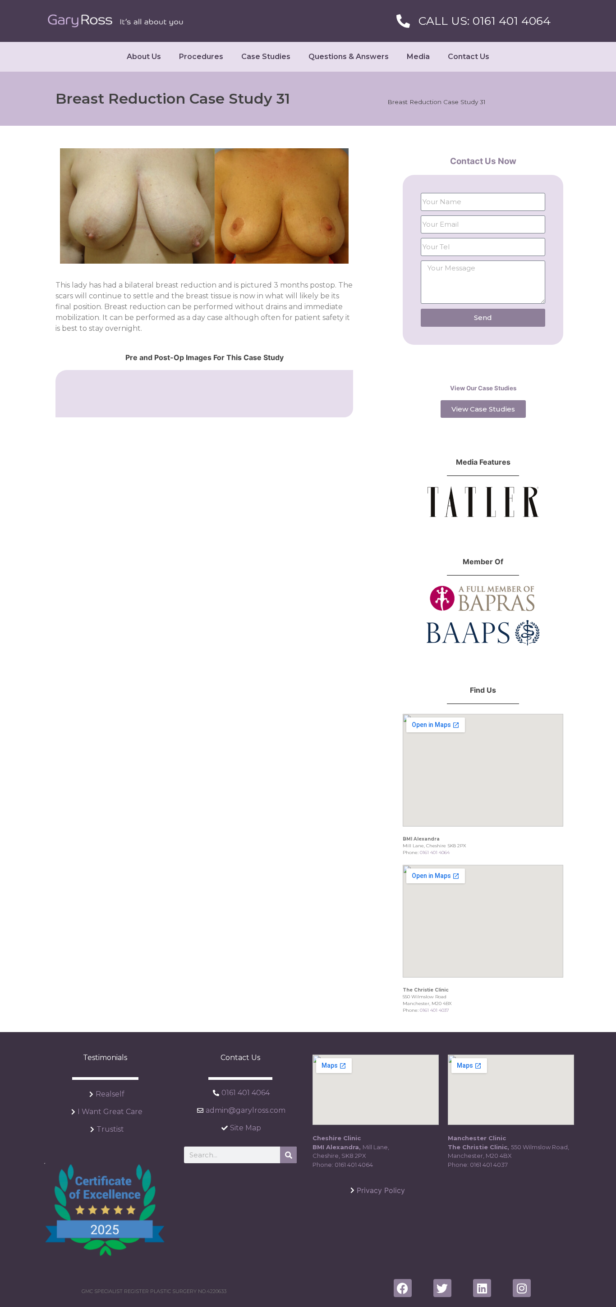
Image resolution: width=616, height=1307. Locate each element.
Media (418, 56)
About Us (144, 56)
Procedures (201, 56)
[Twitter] (442, 1288)
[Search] (288, 1155)
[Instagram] (522, 1288)
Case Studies (265, 56)
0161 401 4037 (434, 1010)
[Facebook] (403, 1288)
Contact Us (468, 56)
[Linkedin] (482, 1288)
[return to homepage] (115, 20)
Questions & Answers (348, 56)
